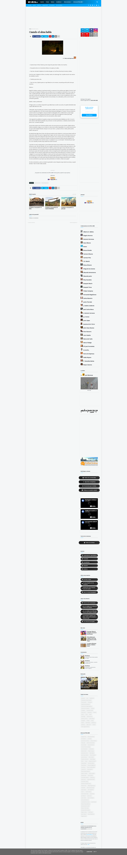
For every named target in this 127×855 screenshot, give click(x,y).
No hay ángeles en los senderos (88, 583)
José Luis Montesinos (85, 799)
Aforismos (83, 698)
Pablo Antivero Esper (90, 787)
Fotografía (83, 710)
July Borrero (83, 767)
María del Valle (87, 339)
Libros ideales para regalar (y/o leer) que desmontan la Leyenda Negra (91, 639)
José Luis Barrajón (91, 797)
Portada (29, 5)
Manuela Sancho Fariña (85, 805)
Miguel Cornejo (84, 812)
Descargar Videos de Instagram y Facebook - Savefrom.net (92, 633)
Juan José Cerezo (84, 757)
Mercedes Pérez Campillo (85, 810)
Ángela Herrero (88, 235)
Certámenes (92, 698)
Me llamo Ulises (87, 579)
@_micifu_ (86, 350)
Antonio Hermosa (88, 239)
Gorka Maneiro (87, 298)
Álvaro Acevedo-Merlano (85, 771)
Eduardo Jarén (87, 276)
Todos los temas (90, 542)
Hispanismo (45, 5)
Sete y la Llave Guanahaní (89, 592)
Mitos (90, 714)
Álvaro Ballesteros (91, 814)
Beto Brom (87, 655)
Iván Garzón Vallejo (84, 781)
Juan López (86, 320)
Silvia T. (82, 791)
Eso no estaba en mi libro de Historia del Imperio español (90, 611)
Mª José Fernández (88, 346)
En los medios (59, 5)
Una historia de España (89, 621)
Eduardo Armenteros (89, 272)
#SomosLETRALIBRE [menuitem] (78, 2)
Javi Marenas (89, 375)
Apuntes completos (90, 482)
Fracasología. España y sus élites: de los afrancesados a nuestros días (89, 617)
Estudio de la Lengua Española (86, 706)
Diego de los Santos (89, 269)
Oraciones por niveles (90, 486)
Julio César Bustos (88, 328)
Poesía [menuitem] (47, 2)
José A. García (83, 797)
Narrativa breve (35, 28)
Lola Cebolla (87, 335)
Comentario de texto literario (86, 700)
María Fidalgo (87, 342)
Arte (87, 698)
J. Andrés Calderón (88, 305)
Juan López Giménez (84, 755)
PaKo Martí (83, 787)
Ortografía (83, 720)
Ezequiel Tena (87, 287)
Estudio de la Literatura (85, 708)
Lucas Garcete (93, 801)
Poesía (92, 720)
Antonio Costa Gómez (90, 742)
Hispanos (85, 565)
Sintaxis (94, 724)
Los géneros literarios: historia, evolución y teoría (91, 645)
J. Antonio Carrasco (89, 313)
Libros (34, 5)
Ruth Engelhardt (90, 789)
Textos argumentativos (85, 726)
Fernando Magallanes (89, 294)
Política (82, 722)
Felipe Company (88, 291)
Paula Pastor (90, 812)
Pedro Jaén (83, 742)
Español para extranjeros (85, 704)
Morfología (83, 716)
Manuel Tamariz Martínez (85, 803)
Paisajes (88, 720)
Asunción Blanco (93, 740)
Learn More (89, 851)
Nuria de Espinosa (45, 182)
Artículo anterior (32, 222)
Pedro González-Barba (91, 767)
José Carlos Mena (88, 309)
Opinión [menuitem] (42, 2)
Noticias (39, 5)
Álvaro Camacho (93, 755)
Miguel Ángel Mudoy (91, 785)
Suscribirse (89, 115)
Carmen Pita (87, 257)
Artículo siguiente (73, 222)
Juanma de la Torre (89, 324)
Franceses (85, 558)
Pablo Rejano (87, 357)
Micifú (82, 761)
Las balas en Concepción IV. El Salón (35, 208)
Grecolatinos (86, 562)
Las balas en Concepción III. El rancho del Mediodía (51, 208)
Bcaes (85, 246)
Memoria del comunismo (89, 602)
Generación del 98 (90, 710)
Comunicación (83, 702)
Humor (82, 714)
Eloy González (87, 280)
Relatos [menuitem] (52, 2)
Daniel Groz (92, 777)
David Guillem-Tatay (84, 793)
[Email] (56, 36)
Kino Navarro (87, 331)
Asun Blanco (87, 243)
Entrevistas (90, 702)
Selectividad (88, 722)
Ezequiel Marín (87, 283)
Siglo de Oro (89, 724)
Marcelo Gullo (83, 785)
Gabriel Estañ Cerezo (90, 779)
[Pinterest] (50, 36)
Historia (94, 712)
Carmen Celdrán (92, 773)
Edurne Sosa (83, 779)
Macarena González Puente (86, 783)
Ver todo (74, 194)
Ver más (89, 390)
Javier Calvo (89, 795)
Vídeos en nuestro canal (90, 490)
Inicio (30, 28)
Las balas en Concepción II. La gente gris (67, 208)
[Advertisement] (89, 437)
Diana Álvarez (87, 265)
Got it (95, 851)
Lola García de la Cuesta (85, 801)
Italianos (85, 569)
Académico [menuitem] (58, 2)
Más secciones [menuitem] (67, 2)
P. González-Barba (88, 361)
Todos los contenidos (90, 477)
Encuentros (51, 5)
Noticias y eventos (84, 718)
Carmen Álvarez (88, 254)
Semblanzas (94, 722)
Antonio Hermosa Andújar (85, 746)
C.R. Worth (86, 261)
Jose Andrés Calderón (85, 777)
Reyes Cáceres (87, 365)
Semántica (83, 724)
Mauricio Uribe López (85, 808)
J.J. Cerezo (86, 317)
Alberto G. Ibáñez (88, 232)
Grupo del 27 (83, 712)
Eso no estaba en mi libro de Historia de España (90, 607)
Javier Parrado (87, 302)
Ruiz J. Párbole (83, 814)
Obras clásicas (91, 718)
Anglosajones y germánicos (90, 555)
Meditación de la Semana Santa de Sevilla (89, 588)
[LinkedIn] (53, 36)
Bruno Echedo (87, 250)
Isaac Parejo (92, 793)
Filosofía (92, 708)
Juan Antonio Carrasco (85, 740)
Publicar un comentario (33, 218)
